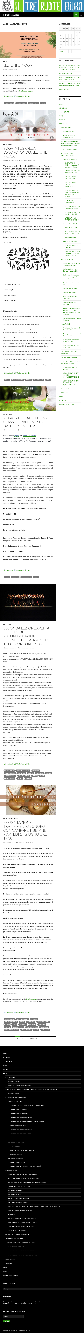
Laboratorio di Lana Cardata (18, 1202)
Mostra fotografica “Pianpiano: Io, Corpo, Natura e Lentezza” (69, 84)
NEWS (10, 144)
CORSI (5, 61)
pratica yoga (21, 103)
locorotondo (17, 379)
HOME (61, 104)
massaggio (44, 1027)
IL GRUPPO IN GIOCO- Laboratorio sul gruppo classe (72, 165)
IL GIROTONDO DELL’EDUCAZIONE (68, 154)
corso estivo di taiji (65, 73)
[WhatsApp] (19, 96)
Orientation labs (68, 132)
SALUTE (20, 778)
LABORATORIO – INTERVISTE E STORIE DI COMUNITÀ (72, 253)
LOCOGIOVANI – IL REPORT (16, 1247)
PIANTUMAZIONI (71, 228)
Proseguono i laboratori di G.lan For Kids (72, 335)
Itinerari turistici (70, 238)
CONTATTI (65, 112)
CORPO (30, 773)
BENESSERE (15, 577)
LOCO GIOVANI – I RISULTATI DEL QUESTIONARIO (71, 383)
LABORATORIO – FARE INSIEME (71, 178)
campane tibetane (11, 1022)
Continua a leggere (27, 91)
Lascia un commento (28, 160)
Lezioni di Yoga (17, 65)
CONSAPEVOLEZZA (43, 1022)
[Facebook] (8, 96)
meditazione (9, 103)
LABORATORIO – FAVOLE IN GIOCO (72, 213)
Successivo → (33, 1039)
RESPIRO (28, 379)
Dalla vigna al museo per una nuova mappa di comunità (71, 277)
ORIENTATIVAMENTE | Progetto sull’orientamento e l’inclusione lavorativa (70, 143)
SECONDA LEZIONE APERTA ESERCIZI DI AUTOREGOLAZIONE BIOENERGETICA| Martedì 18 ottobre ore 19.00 (26, 636)
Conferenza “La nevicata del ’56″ (19, 1186)
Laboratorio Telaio (69, 292)
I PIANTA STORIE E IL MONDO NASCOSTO (73, 233)
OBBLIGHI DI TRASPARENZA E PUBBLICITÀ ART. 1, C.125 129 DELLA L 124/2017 (69, 67)
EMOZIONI (32, 1024)
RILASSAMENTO (33, 103)
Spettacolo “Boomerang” (69, 201)
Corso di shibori (64, 89)
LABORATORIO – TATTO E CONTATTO (71, 184)
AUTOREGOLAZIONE (23, 770)
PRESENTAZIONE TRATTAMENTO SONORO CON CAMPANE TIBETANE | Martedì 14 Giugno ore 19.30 (25, 830)
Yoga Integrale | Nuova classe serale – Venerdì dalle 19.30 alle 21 (25, 422)
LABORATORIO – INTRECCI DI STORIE (72, 207)
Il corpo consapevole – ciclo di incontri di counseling (69, 78)
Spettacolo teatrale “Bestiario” (70, 297)
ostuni (42, 775)
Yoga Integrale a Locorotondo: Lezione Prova (25, 152)
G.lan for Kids (65, 324)
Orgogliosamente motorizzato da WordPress (16, 1330)
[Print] (27, 96)
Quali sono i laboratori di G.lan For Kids (71, 329)
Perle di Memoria (67, 259)
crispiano (23, 1024)
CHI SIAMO (63, 108)
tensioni (28, 778)
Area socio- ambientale (71, 224)
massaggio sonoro (11, 1029)
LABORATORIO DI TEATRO (17, 1162)
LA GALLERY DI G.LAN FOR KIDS (17, 1231)
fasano (48, 773)
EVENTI (10, 818)
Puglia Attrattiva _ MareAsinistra (69, 136)
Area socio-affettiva (70, 159)
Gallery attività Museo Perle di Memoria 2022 (70, 270)
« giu (61, 51)
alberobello (9, 770)
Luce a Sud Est (66, 389)
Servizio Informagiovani (69, 357)
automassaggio (22, 1019)
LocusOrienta (66, 128)
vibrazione (45, 1029)
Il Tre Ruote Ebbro (11, 15)
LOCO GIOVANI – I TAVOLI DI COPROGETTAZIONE (22, 1251)
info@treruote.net (31, 999)
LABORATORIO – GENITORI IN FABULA (73, 172)
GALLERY (62, 400)
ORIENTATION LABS (70, 149)
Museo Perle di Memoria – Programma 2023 (71, 264)
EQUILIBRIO (39, 773)
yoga (43, 103)
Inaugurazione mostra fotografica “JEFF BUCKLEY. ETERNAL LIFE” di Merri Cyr (71, 311)
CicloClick (64, 393)
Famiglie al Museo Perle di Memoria (20, 1210)
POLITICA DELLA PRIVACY (69, 404)
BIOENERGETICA (10, 773)
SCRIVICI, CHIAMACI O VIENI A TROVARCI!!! (19, 1304)
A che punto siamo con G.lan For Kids (71, 341)
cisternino (21, 773)
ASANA (7, 379)
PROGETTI (63, 124)
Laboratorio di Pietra (70, 289)
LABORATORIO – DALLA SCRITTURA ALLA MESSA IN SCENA (72, 193)
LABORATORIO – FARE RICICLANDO (72, 219)
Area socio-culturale (70, 241)
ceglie (22, 1022)
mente (35, 775)
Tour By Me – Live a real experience (17, 1235)
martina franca (24, 775)
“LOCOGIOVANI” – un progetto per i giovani (70, 362)
